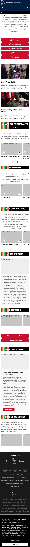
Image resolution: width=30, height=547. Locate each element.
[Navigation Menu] (28, 8)
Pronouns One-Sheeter (15, 336)
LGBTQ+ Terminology (15, 340)
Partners (15, 57)
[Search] (2, 8)
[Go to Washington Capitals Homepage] (14, 2)
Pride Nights (15, 40)
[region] (15, 530)
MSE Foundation (15, 44)
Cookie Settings (15, 528)
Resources (15, 53)
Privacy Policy (5, 527)
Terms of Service (8, 537)
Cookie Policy (15, 527)
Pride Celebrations (15, 48)
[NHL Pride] (11, 440)
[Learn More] (15, 361)
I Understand (15, 544)
